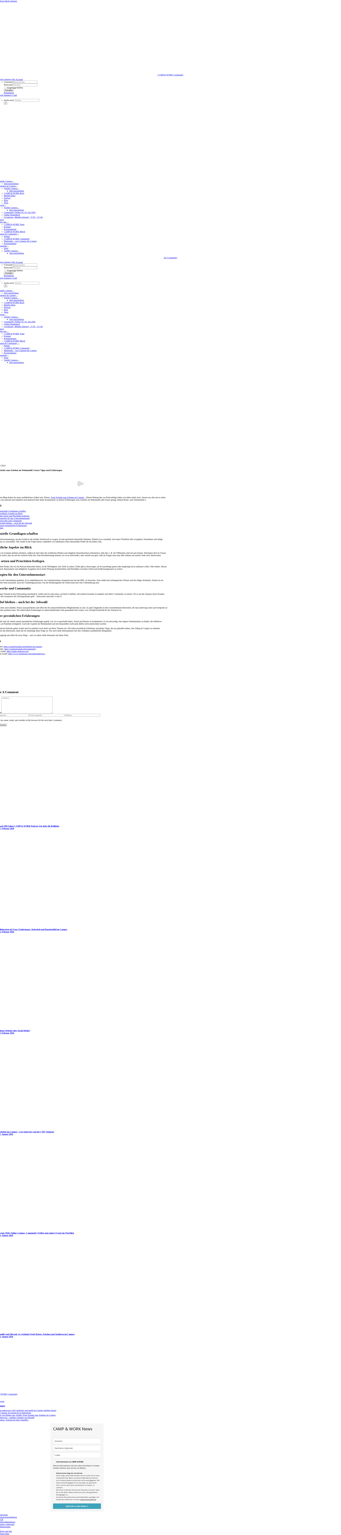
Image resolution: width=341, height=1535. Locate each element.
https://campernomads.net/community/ (20, 649)
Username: (8, 82)
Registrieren (9, 93)
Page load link (6, 1531)
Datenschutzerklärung (88, 1500)
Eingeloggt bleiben (15, 88)
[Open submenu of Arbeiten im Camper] (17, 186)
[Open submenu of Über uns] (7, 222)
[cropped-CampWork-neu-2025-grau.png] (170, 72)
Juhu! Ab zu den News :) (77, 1506)
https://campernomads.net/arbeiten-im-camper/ (23, 646)
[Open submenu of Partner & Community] (18, 234)
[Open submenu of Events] (5, 315)
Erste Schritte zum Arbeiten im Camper (67, 497)
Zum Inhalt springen (8, 1)
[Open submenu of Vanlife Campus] (18, 189)
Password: (8, 85)
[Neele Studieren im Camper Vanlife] (77, 1380)
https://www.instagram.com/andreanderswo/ (26, 654)
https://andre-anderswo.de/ (18, 651)
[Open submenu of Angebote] (8, 246)
